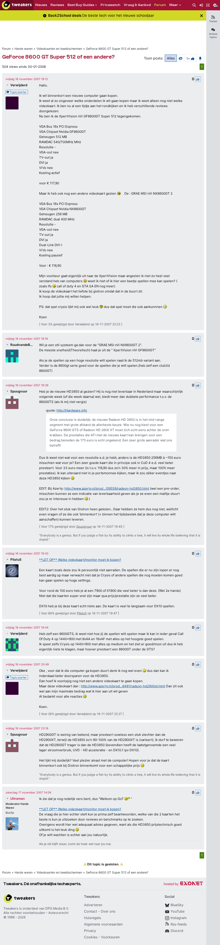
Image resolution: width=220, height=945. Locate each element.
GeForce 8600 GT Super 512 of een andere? (117, 48)
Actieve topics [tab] (213, 35)
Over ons (108, 911)
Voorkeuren (110, 937)
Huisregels (92, 918)
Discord (177, 930)
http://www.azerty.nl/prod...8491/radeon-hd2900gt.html (123, 686)
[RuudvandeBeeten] (12, 356)
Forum (6, 48)
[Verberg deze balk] (201, 15)
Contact (90, 911)
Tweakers (10, 908)
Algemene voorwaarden (103, 924)
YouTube (178, 911)
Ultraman (17, 799)
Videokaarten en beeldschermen (59, 48)
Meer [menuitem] (173, 5)
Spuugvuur (18, 391)
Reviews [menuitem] (57, 5)
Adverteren (93, 905)
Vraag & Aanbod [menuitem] (137, 5)
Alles (171, 58)
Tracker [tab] (213, 21)
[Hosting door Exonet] (183, 884)
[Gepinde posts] (200, 58)
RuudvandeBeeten (22, 345)
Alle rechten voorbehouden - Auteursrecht (35, 913)
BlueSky (177, 905)
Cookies (90, 937)
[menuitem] (194, 5)
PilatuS (15, 559)
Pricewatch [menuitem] (110, 5)
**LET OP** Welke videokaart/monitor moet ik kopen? (80, 560)
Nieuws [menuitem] (41, 5)
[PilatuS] (12, 570)
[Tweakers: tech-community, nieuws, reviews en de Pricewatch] (17, 5)
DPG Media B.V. (57, 908)
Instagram (179, 918)
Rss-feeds (179, 924)
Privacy (90, 930)
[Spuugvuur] (12, 402)
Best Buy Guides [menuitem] (80, 5)
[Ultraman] (12, 823)
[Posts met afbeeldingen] (180, 58)
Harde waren (24, 48)
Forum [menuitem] (160, 5)
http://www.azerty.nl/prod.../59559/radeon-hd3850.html (106, 488)
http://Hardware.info (72, 410)
